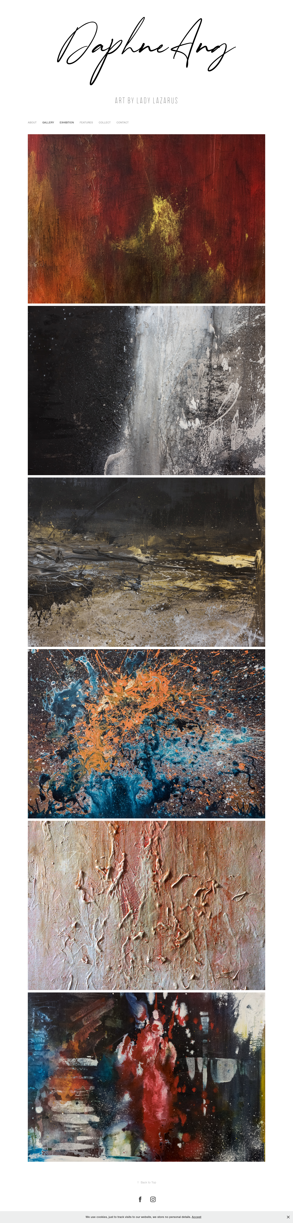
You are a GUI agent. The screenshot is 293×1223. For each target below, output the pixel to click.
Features (86, 122)
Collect (105, 122)
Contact (122, 122)
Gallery (48, 122)
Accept (196, 1217)
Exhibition (67, 122)
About (32, 122)
